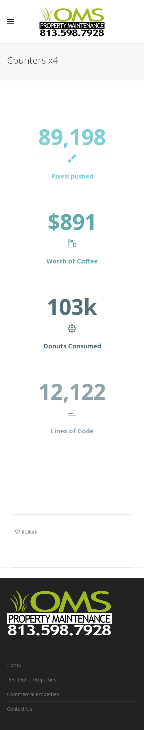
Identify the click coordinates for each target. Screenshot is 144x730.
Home (14, 665)
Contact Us (19, 709)
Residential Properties (31, 679)
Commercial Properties (33, 694)
